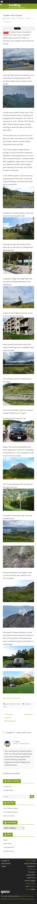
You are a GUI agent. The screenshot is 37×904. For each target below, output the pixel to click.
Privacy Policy (30, 883)
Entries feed (7, 844)
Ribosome (29, 861)
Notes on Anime (8, 816)
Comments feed (8, 847)
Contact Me (7, 786)
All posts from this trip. (11, 698)
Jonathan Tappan (10, 18)
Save (6, 33)
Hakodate (28, 714)
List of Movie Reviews (10, 812)
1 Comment (7, 22)
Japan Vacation (10, 704)
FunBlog (14, 5)
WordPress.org (8, 851)
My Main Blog (8, 790)
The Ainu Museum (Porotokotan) (9, 717)
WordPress (31, 869)
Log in (5, 840)
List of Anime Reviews (10, 808)
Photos (18, 704)
